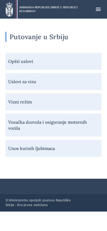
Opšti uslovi (20, 61)
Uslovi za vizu (22, 81)
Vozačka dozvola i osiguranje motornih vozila (47, 125)
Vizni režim (20, 102)
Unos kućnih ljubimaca (31, 148)
